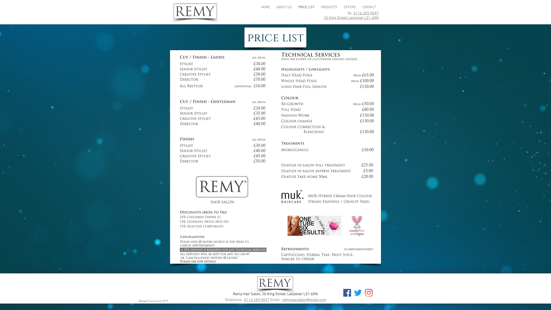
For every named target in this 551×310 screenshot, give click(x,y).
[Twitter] (358, 293)
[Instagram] (369, 293)
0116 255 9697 (366, 13)
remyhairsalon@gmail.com (304, 300)
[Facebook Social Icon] (347, 293)
